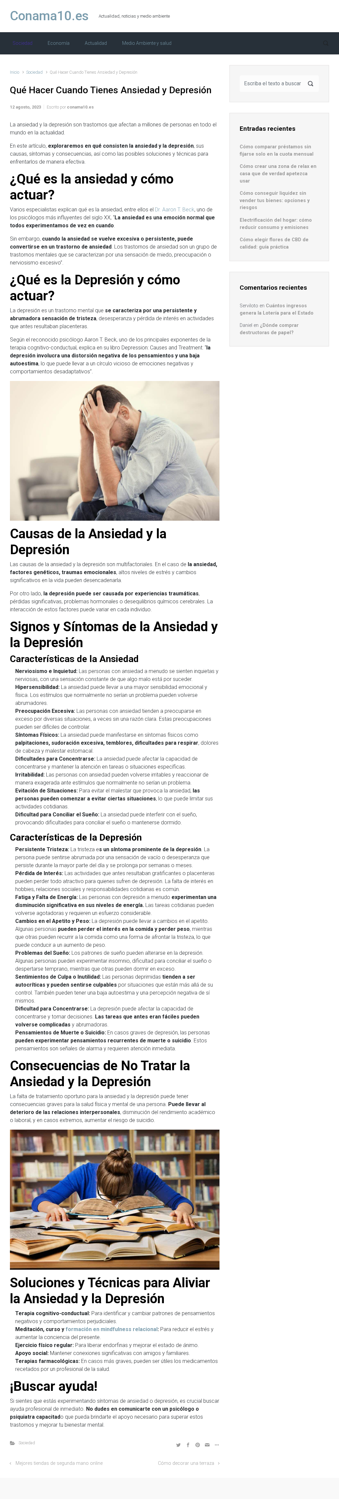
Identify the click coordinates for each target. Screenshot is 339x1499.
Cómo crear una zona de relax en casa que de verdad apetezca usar (278, 174)
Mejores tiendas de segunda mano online (59, 1463)
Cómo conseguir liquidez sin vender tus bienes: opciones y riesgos (275, 200)
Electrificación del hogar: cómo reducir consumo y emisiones (276, 223)
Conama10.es (49, 16)
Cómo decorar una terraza (186, 1463)
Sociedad (34, 72)
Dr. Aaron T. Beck (174, 209)
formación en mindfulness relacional (112, 1329)
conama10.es (80, 107)
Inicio (14, 72)
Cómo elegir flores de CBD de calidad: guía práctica (274, 243)
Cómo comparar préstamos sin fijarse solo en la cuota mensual (277, 150)
